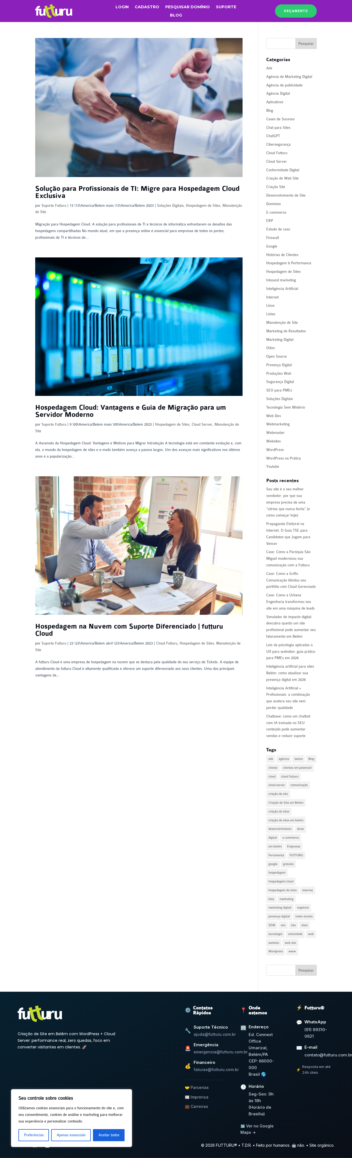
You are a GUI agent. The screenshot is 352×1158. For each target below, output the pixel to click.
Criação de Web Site (282, 178)
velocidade (295, 934)
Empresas (293, 846)
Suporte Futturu (54, 205)
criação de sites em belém (285, 820)
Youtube (272, 466)
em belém (275, 846)
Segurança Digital (280, 382)
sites (304, 925)
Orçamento (296, 11)
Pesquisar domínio (187, 7)
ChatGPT (273, 136)
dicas (300, 829)
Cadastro (147, 7)
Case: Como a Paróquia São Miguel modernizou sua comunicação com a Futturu (288, 558)
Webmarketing (278, 424)
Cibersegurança (278, 144)
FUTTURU (296, 855)
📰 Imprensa (196, 1097)
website (273, 943)
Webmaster (275, 433)
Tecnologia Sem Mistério (285, 407)
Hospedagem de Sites (203, 205)
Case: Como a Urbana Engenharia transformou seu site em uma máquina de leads (290, 601)
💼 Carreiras (196, 1106)
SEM (271, 925)
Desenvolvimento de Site (286, 195)
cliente (272, 768)
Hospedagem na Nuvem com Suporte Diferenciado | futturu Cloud (129, 630)
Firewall (272, 238)
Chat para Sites (278, 128)
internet (307, 890)
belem (299, 759)
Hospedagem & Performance (288, 263)
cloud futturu (289, 776)
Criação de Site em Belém (285, 802)
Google (271, 246)
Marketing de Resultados (286, 331)
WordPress (275, 450)
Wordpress (275, 951)
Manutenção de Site (282, 322)
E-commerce (276, 212)
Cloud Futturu (166, 643)
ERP (269, 221)
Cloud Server (202, 424)
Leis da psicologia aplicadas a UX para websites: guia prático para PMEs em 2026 (290, 651)
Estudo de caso (278, 229)
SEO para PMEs (279, 390)
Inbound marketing (281, 280)
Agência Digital (278, 93)
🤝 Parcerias (197, 1087)
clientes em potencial (297, 768)
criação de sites (278, 811)
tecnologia (275, 934)
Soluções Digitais (170, 205)
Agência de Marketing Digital (289, 77)
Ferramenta (276, 855)
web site (290, 943)
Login (122, 7)
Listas (270, 314)
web (311, 934)
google (272, 864)
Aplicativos (274, 102)
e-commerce (290, 837)
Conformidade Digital (282, 170)
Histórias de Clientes (282, 255)
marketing (286, 899)
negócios (303, 907)
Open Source (276, 356)
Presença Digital (279, 365)
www (292, 951)
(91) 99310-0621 (315, 1033)
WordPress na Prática (283, 458)
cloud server (276, 785)
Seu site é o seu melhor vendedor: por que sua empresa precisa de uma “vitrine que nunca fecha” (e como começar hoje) (288, 502)
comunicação (299, 785)
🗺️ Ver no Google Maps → (257, 1129)
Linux (270, 305)
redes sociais (304, 916)
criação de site (278, 794)
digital (272, 837)
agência (284, 759)
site (293, 925)
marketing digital (280, 907)
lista (271, 899)
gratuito (288, 864)
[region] (71, 1118)
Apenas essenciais (71, 1135)
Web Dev (273, 416)
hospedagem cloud (280, 881)
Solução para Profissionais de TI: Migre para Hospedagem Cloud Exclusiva (137, 192)
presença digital (279, 916)
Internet (272, 297)
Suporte (226, 7)
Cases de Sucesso (280, 119)
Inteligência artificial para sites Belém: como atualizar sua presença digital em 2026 (290, 673)
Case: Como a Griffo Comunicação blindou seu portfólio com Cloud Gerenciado (291, 580)
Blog (176, 15)
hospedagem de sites (282, 890)
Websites (273, 441)
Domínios (273, 204)
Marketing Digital (279, 340)
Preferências (34, 1135)
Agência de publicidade (284, 85)
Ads (269, 68)
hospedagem (276, 872)
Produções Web (278, 373)
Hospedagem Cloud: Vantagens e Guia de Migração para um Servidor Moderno (130, 411)
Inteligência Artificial (282, 289)
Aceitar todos (108, 1135)
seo (283, 925)
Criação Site (275, 187)
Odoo (270, 348)
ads (270, 759)
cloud (272, 776)
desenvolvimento (280, 829)
